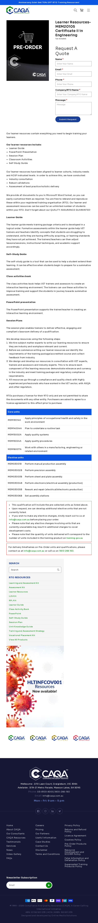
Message (61, 100)
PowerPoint (15, 613)
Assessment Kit (17, 587)
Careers (39, 825)
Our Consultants (15, 833)
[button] (89, 10)
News (9, 850)
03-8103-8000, (45, 791)
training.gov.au (74, 538)
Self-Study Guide (18, 618)
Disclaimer (41, 850)
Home (9, 825)
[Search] (58, 570)
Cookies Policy (73, 839)
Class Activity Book (19, 609)
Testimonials (13, 841)
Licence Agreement (75, 835)
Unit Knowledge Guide (21, 626)
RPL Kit (12, 600)
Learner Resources (18, 592)
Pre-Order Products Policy (76, 845)
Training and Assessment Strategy (26, 631)
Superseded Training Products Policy (76, 865)
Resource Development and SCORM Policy (74, 852)
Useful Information (45, 837)
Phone (59, 79)
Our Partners (42, 833)
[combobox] (35, 570)
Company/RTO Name (67, 90)
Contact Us (41, 846)
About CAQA (13, 829)
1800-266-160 (62, 791)
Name (59, 59)
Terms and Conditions (47, 854)
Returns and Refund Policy (75, 830)
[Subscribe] (49, 885)
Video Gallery (13, 854)
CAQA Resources (15, 837)
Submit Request (68, 119)
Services (11, 846)
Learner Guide (16, 605)
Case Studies (42, 841)
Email (59, 69)
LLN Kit (12, 596)
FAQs (9, 858)
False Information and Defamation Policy (77, 859)
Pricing (39, 829)
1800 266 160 (66, 551)
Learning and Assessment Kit (24, 583)
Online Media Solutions (64, 915)
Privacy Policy (72, 825)
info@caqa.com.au (19, 519)
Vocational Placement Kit (22, 635)
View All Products (18, 639)
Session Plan (15, 622)
